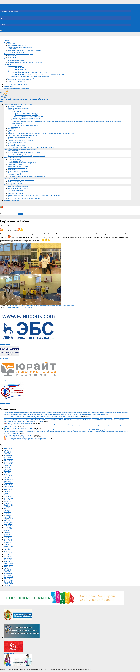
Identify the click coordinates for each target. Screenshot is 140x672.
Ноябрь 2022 (8, 524)
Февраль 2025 (8, 479)
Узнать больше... (9, 653)
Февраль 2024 (8, 498)
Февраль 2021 (8, 556)
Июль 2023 (7, 510)
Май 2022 (7, 534)
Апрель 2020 (8, 573)
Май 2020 (7, 572)
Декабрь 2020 (8, 560)
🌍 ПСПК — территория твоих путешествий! (19, 428)
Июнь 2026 (7, 452)
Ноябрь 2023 (8, 503)
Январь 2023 (8, 520)
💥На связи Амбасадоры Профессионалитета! (19, 437)
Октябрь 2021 (8, 546)
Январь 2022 (8, 541)
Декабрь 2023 (8, 501)
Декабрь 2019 (8, 580)
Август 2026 (8, 448)
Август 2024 (8, 489)
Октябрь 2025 (8, 465)
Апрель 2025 (8, 476)
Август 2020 (8, 566)
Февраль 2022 (8, 539)
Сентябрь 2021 (8, 548)
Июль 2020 (7, 568)
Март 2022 (7, 537)
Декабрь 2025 (8, 462)
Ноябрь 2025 (8, 464)
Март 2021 (7, 554)
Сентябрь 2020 (8, 565)
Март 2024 (7, 496)
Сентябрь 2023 (8, 507)
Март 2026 (7, 457)
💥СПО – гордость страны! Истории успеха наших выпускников (25, 439)
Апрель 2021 (8, 553)
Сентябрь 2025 (8, 467)
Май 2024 (7, 493)
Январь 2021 (8, 558)
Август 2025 (8, 469)
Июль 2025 (7, 471)
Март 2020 (7, 575)
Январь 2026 (8, 460)
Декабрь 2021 (8, 542)
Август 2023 (8, 508)
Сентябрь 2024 (8, 488)
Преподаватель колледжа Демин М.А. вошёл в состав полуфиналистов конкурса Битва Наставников (41, 305)
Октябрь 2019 (8, 583)
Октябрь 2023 (8, 505)
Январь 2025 (8, 481)
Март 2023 (7, 517)
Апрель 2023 (8, 515)
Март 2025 (7, 477)
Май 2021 (7, 551)
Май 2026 (7, 454)
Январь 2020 (8, 578)
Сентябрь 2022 (8, 527)
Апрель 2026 (8, 455)
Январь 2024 (8, 500)
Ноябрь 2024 (8, 484)
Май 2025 (7, 474)
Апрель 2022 (8, 536)
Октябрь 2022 (8, 525)
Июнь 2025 (7, 472)
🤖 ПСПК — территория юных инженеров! (18, 423)
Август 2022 (8, 529)
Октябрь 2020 (8, 563)
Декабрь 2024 (8, 483)
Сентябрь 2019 (8, 585)
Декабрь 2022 (8, 522)
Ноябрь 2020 (8, 561)
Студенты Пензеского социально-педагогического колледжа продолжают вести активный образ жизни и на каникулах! (43, 416)
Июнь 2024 (7, 491)
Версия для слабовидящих (10, 31)
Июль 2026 (7, 450)
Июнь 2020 (7, 570)
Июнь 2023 (7, 512)
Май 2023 (7, 513)
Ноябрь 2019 (8, 582)
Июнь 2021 (7, 549)
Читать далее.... (5, 344)
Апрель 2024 (8, 495)
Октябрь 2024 (8, 486)
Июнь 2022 (7, 532)
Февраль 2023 (8, 519)
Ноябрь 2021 (8, 544)
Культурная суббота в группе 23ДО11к (19, 307)
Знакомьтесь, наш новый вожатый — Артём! (18, 435)
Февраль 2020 (8, 577)
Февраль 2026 (8, 459)
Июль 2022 (7, 530)
